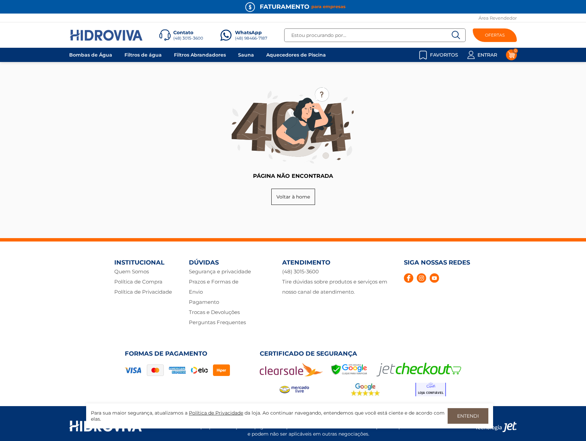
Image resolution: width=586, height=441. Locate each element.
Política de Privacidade (143, 292)
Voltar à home (293, 197)
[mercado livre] (295, 395)
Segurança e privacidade (220, 271)
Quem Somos (131, 271)
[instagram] (421, 278)
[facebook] (408, 278)
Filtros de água (143, 55)
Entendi (468, 416)
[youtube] (434, 278)
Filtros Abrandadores (200, 55)
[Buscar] (456, 35)
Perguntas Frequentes (217, 322)
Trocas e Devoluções (214, 312)
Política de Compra (138, 281)
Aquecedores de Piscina (296, 55)
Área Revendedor (497, 18)
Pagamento (204, 302)
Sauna (246, 55)
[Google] (349, 375)
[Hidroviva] (106, 35)
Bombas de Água (90, 55)
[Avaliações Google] (365, 395)
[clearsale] (291, 375)
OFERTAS (495, 35)
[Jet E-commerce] (496, 427)
